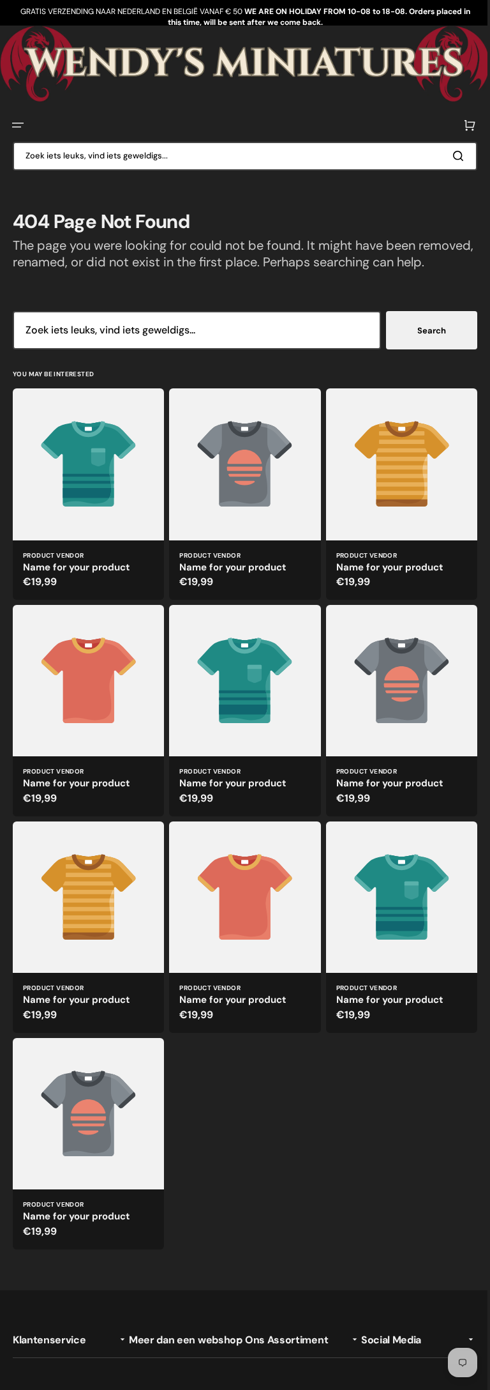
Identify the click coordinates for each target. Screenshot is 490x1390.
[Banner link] (240, 63)
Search (422, 345)
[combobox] (240, 154)
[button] (18, 124)
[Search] (451, 155)
